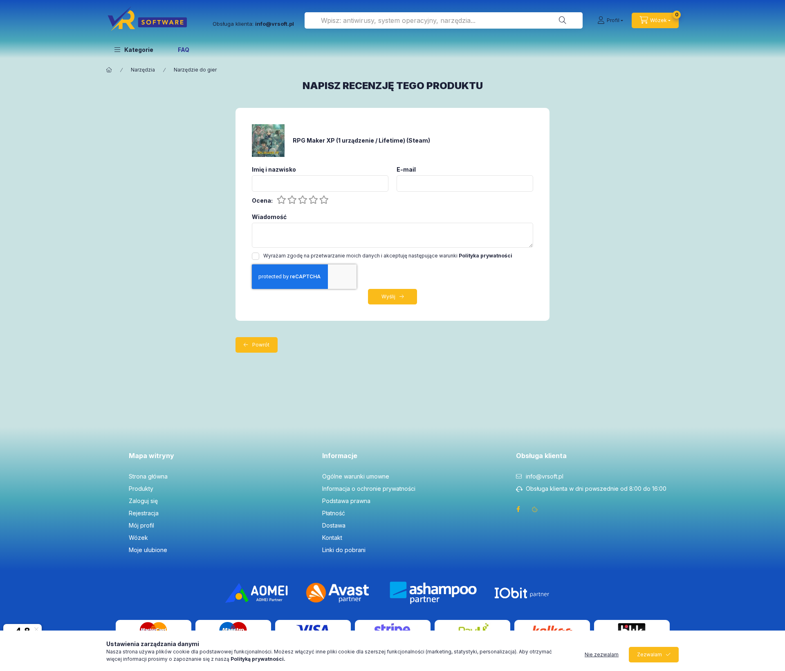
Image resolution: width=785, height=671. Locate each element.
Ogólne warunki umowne (355, 476)
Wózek (138, 537)
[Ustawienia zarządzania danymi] (535, 509)
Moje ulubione (148, 549)
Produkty (141, 488)
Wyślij (388, 296)
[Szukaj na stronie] (562, 20)
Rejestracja (144, 513)
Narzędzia (143, 70)
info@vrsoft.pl (544, 476)
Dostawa (333, 525)
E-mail (406, 169)
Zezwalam (649, 654)
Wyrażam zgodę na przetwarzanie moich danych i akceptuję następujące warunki (387, 256)
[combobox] (444, 20)
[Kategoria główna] (109, 70)
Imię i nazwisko (274, 169)
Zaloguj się (143, 500)
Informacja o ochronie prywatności (368, 488)
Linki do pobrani (344, 549)
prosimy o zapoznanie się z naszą (216, 659)
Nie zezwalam (602, 654)
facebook (518, 509)
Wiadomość (269, 217)
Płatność (333, 513)
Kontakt (332, 537)
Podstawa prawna (346, 500)
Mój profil (141, 525)
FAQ (183, 49)
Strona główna (148, 476)
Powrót (260, 345)
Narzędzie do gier (195, 70)
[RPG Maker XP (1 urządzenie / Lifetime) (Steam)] (268, 139)
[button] (133, 49)
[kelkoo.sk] (551, 629)
